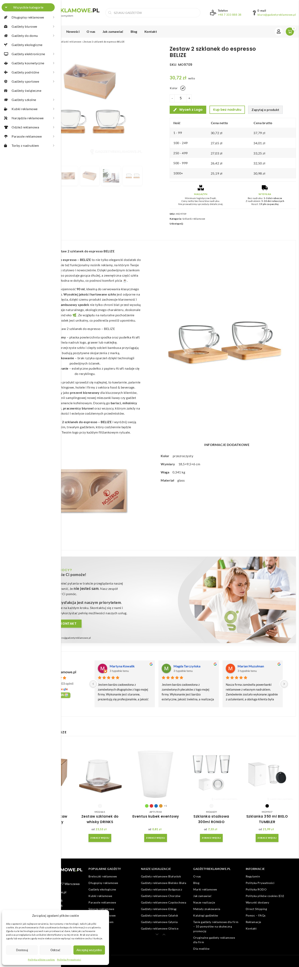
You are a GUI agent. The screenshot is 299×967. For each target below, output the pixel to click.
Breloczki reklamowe (102, 876)
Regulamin (253, 876)
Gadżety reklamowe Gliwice (160, 928)
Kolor (174, 88)
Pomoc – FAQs (256, 915)
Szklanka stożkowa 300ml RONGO (211, 819)
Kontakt (150, 31)
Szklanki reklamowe (70, 41)
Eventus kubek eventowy (155, 816)
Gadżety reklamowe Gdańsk (159, 915)
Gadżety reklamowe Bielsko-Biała (163, 883)
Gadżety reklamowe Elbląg (159, 909)
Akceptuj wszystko (89, 950)
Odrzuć (55, 950)
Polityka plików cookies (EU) (265, 896)
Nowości (73, 31)
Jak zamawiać (113, 31)
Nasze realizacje (204, 902)
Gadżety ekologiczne (102, 889)
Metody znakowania (206, 909)
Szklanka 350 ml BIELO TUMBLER (267, 819)
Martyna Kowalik (122, 666)
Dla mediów (201, 948)
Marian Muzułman (251, 666)
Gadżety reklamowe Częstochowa (163, 902)
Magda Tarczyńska (187, 666)
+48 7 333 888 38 (229, 14)
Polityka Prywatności (69, 959)
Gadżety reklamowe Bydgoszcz (161, 889)
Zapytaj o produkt (265, 110)
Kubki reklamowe (100, 896)
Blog (134, 31)
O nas (91, 31)
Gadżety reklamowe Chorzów (161, 896)
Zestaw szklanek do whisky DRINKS (100, 819)
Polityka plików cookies (41, 959)
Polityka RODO (256, 889)
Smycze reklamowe (101, 909)
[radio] (183, 88)
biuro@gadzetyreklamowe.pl (277, 14)
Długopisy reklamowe (103, 883)
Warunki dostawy (257, 902)
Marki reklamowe (205, 889)
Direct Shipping (256, 909)
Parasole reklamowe (102, 902)
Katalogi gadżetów (205, 915)
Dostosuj (22, 950)
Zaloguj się (279, 31)
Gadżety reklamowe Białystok (161, 876)
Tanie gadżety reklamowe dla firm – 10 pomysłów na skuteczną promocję (215, 926)
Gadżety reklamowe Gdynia (159, 922)
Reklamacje (253, 922)
